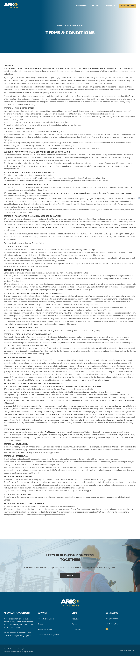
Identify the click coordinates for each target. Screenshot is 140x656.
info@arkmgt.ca (112, 619)
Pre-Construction (45, 629)
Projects (110, 5)
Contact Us (127, 5)
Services (95, 5)
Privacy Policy (22, 649)
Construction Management (48, 635)
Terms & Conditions (10, 649)
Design (40, 624)
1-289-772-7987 (112, 624)
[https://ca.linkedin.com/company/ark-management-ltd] (107, 629)
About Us (80, 5)
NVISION (133, 650)
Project (74, 624)
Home (59, 25)
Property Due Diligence (47, 619)
